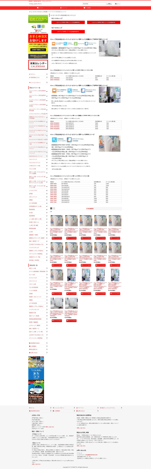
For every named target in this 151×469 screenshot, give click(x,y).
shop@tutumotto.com (91, 454)
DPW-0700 (53, 194)
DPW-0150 (53, 185)
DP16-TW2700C (54, 126)
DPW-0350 (53, 189)
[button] (111, 8)
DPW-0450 (53, 191)
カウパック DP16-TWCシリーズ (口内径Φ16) (103, 22)
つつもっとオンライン (35, 4)
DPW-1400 (53, 200)
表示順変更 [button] (91, 208)
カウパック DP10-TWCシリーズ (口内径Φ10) (68, 22)
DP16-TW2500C (54, 125)
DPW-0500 (53, 193)
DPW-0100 (53, 183)
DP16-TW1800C (54, 123)
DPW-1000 (53, 198)
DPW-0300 (53, 187)
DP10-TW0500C (55, 78)
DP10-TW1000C (54, 79)
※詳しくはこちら (49, 426)
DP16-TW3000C (55, 128)
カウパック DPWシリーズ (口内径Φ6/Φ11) (68, 31)
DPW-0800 (53, 196)
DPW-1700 (53, 202)
